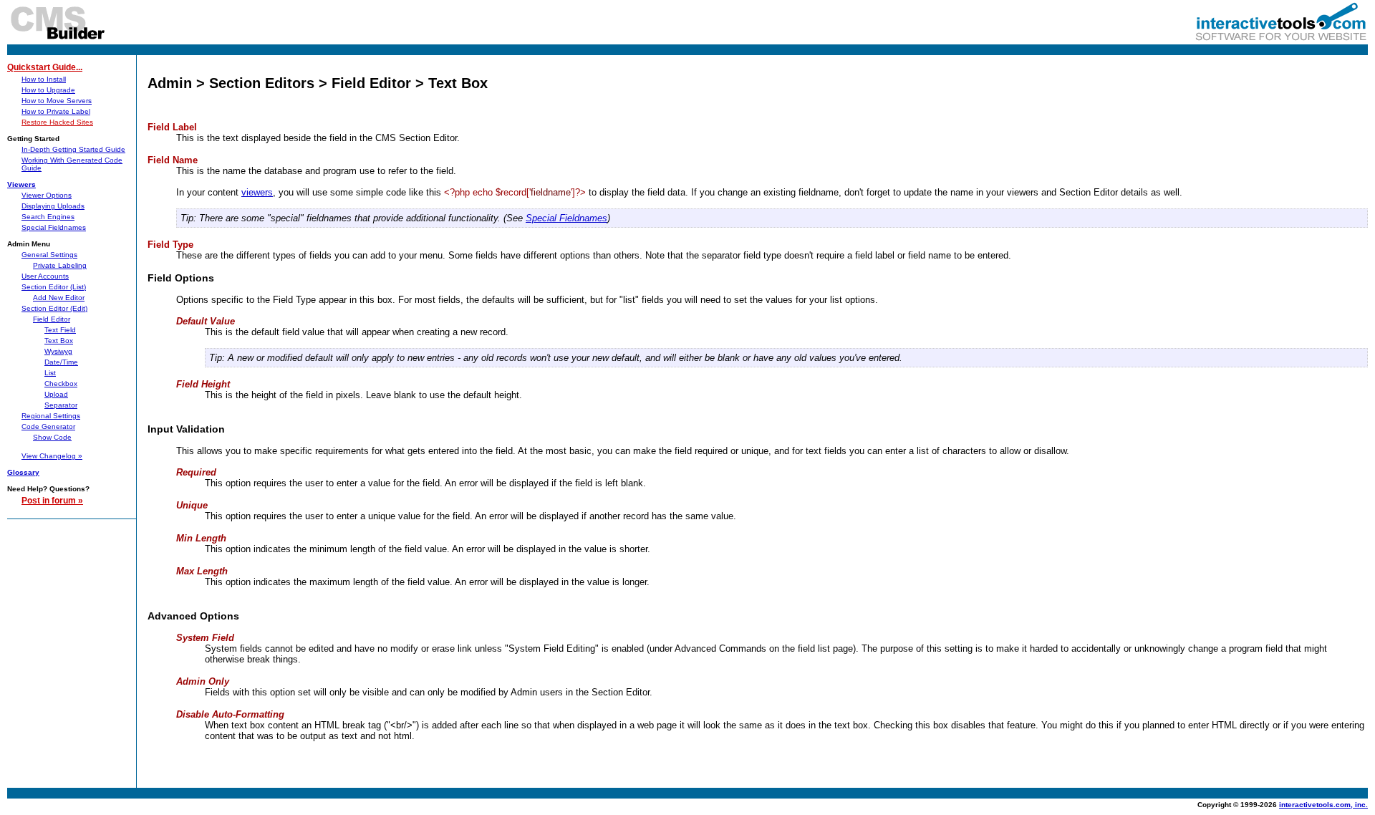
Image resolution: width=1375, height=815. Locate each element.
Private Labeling (60, 265)
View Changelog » (51, 456)
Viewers (21, 184)
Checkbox (60, 383)
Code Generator (48, 426)
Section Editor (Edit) (54, 308)
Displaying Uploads (53, 206)
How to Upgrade (48, 90)
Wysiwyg (58, 351)
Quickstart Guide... (44, 67)
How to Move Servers (56, 101)
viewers (257, 192)
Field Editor (51, 319)
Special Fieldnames (53, 227)
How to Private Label (55, 111)
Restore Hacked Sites (57, 122)
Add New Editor (59, 298)
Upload (56, 394)
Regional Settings (50, 416)
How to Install (43, 79)
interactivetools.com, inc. (1323, 805)
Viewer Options (46, 195)
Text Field (60, 330)
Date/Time (61, 362)
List (50, 373)
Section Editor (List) (53, 287)
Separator (60, 405)
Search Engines (47, 217)
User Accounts (45, 276)
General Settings (49, 255)
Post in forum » (52, 501)
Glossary (23, 472)
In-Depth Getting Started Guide (73, 149)
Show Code (52, 437)
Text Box (58, 340)
